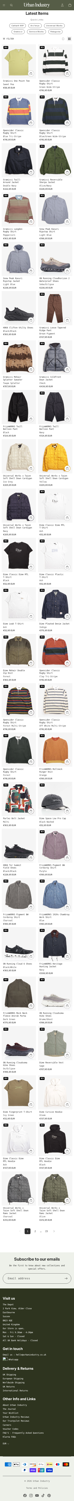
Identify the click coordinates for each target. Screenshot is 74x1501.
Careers (7, 1425)
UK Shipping (9, 1374)
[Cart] (70, 5)
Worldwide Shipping (13, 1382)
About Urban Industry (15, 1405)
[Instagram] (31, 1495)
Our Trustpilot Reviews (16, 1421)
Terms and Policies (37, 1488)
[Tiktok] (43, 1495)
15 (46, 1231)
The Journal (9, 1409)
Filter (10, 39)
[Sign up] (66, 1278)
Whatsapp (13, 1359)
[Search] (11, 5)
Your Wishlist (10, 1413)
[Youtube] (37, 1495)
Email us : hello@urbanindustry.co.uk (24, 1355)
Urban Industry (41, 1481)
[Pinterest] (49, 1495)
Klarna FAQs (9, 1437)
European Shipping (13, 1378)
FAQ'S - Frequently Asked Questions (23, 1433)
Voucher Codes (10, 1429)
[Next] (54, 1231)
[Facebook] (25, 1495)
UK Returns (9, 1387)
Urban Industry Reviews (16, 1417)
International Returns (15, 1390)
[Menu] (4, 5)
